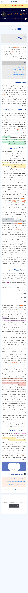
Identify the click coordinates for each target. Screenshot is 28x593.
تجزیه (24, 383)
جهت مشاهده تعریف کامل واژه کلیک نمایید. (12, 478)
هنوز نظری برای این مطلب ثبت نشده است (14, 502)
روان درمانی (11, 363)
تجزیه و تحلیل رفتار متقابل (18, 74)
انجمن (23, 200)
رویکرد (15, 363)
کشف (11, 101)
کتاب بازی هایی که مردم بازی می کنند (15, 77)
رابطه (21, 455)
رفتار (15, 47)
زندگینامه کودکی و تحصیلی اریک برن (16, 69)
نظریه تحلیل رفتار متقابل (12, 29)
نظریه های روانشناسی (20, 24)
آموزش (22, 198)
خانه (25, 24)
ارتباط (21, 305)
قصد (21, 54)
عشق (18, 128)
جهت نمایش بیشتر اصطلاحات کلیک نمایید (14, 489)
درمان (11, 52)
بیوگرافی (19, 29)
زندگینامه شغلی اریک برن (19, 72)
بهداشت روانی (18, 223)
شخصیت (4, 95)
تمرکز (17, 230)
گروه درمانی (6, 372)
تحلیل (17, 47)
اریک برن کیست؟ (20, 67)
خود (21, 139)
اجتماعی (4, 438)
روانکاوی (14, 200)
